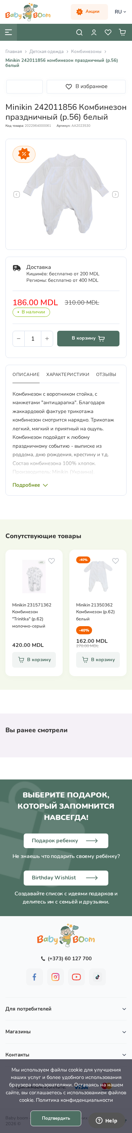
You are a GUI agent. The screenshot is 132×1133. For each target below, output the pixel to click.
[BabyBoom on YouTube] (76, 976)
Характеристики (67, 375)
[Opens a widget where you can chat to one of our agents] (106, 1121)
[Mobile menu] (8, 32)
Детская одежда (46, 52)
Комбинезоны (86, 52)
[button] (17, 194)
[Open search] (79, 32)
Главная (13, 52)
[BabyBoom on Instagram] (55, 976)
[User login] (93, 32)
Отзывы (106, 375)
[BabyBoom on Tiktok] (97, 976)
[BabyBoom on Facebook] (34, 976)
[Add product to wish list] (51, 560)
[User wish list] (108, 32)
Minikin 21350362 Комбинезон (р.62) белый (95, 612)
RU (118, 12)
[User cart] (122, 32)
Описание (26, 375)
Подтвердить (56, 1118)
